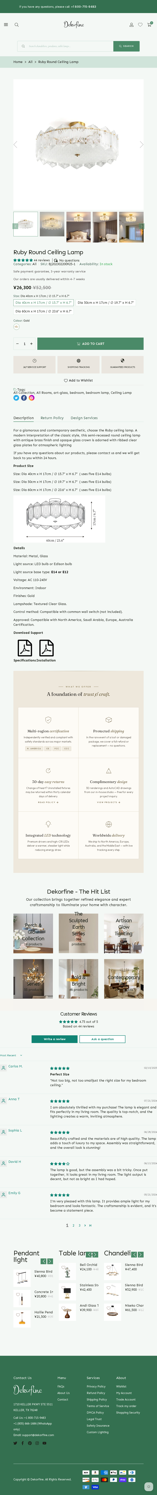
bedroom (77, 393)
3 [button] (79, 1225)
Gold (16, 327)
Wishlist (121, 1386)
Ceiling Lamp (121, 393)
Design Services (84, 418)
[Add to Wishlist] (18, 1274)
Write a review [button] (54, 1039)
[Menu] (6, 25)
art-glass (61, 393)
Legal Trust (94, 1419)
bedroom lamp (97, 393)
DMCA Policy (95, 1412)
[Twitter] (15, 1443)
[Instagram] (37, 1443)
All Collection (23, 393)
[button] (17, 25)
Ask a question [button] (102, 1039)
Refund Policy (96, 1393)
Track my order (126, 1406)
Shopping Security (128, 1412)
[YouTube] (44, 1443)
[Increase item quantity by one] (31, 344)
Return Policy (52, 418)
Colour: (21, 320)
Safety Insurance (98, 1425)
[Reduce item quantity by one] (17, 344)
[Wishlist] (140, 25)
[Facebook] (23, 1443)
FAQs (60, 1386)
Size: (41, 296)
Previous (15, 226)
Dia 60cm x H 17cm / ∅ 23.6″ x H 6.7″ (44, 311)
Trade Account (126, 1399)
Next (142, 226)
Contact (62, 1399)
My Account (124, 1393)
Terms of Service (98, 1406)
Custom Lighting (98, 1432)
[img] (60, 1068)
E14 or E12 (59, 572)
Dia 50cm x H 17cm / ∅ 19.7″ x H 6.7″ (106, 303)
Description (23, 418)
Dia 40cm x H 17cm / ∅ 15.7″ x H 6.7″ (44, 303)
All (34, 264)
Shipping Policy (97, 1399)
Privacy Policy (96, 1386)
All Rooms (44, 393)
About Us (63, 1393)
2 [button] (73, 1225)
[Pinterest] (30, 1443)
